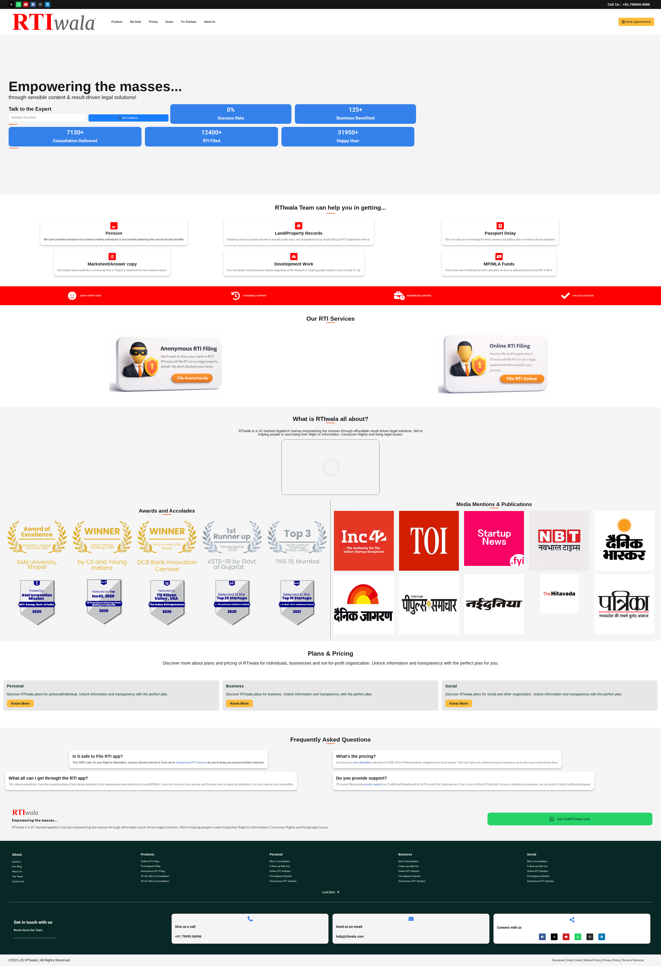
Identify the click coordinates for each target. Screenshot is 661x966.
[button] (330, 467)
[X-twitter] (11, 4)
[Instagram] (40, 4)
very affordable (362, 762)
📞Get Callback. (128, 117)
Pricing (152, 21)
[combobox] (12, 117)
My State (134, 21)
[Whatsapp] (18, 4)
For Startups (187, 21)
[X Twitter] (554, 937)
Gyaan (168, 21)
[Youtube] (26, 4)
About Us (208, 21)
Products (115, 21)
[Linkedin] (47, 4)
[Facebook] (33, 4)
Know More (20, 703)
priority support (373, 784)
